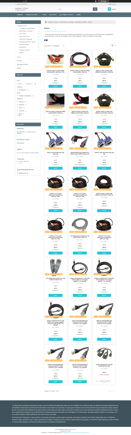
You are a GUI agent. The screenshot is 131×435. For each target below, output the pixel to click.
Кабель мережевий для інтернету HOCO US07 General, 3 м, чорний (80, 322)
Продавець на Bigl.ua (65, 431)
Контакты (53, 14)
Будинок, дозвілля (24, 50)
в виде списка (115, 46)
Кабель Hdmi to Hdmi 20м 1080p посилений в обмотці (104, 71)
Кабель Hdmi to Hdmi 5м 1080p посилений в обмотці (55, 112)
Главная (20, 14)
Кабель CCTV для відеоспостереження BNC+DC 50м (104, 237)
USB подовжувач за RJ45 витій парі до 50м (104, 365)
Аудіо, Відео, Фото (24, 36)
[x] (46, 40)
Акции (78, 14)
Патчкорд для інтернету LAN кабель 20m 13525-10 (79, 236)
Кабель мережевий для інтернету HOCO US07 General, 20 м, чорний (55, 366)
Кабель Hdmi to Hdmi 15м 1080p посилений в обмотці (104, 112)
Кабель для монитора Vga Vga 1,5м (55, 153)
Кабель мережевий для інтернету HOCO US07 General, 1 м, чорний (80, 366)
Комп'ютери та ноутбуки (67, 22)
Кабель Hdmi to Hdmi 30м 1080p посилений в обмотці (104, 194)
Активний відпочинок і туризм (27, 42)
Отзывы (19, 60)
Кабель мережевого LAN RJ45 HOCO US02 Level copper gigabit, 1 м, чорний (80, 280)
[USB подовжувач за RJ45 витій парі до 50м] (104, 353)
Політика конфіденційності (82, 432)
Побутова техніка (24, 44)
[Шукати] (95, 9)
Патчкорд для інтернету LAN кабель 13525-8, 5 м (55, 279)
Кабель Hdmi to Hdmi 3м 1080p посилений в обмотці (80, 71)
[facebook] (45, 40)
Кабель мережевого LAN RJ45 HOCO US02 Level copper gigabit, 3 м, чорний (104, 280)
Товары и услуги (31, 14)
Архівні (21, 52)
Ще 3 (20, 115)
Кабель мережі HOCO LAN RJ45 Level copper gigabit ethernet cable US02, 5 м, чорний (55, 323)
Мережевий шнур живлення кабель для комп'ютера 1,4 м (79, 153)
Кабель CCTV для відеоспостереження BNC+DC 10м (80, 195)
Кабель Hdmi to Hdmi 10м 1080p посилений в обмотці (80, 112)
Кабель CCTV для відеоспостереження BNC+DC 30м (56, 237)
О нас (44, 14)
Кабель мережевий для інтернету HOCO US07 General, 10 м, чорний (104, 322)
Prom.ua (74, 429)
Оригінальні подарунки (25, 39)
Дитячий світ (22, 47)
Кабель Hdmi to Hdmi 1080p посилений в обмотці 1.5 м (55, 71)
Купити (55, 86)
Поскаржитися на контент (68, 432)
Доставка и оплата (66, 14)
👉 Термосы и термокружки (26, 28)
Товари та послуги (53, 22)
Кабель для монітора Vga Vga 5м (104, 153)
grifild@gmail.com (23, 173)
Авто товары (22, 33)
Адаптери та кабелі (81, 22)
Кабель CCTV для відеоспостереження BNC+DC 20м (56, 195)
